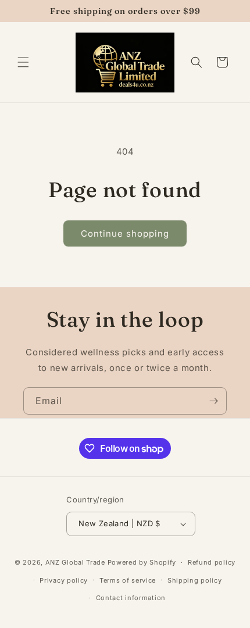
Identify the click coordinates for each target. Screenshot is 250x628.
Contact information (131, 598)
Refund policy (211, 562)
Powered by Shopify (142, 562)
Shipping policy (194, 580)
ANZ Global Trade (75, 562)
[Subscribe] (213, 401)
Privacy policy (64, 580)
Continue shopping (125, 233)
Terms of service (127, 580)
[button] (23, 62)
